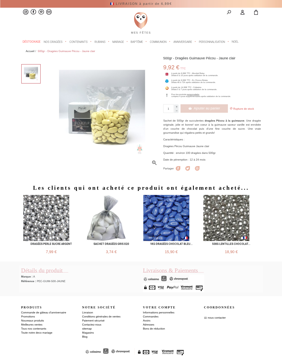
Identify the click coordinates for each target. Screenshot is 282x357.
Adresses (148, 324)
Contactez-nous (91, 324)
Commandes (150, 316)
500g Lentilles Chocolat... (231, 243)
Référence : (28, 281)
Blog (84, 336)
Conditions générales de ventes (101, 316)
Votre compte (159, 307)
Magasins (88, 332)
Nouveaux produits (32, 320)
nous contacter (217, 317)
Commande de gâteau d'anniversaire (43, 312)
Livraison (87, 312)
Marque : (27, 276)
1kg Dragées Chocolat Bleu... (171, 243)
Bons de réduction (154, 328)
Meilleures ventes (31, 324)
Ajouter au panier (204, 108)
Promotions (28, 316)
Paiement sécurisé (93, 320)
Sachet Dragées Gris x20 (111, 243)
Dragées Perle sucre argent (51, 243)
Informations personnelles (158, 312)
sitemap (87, 328)
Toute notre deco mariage (36, 332)
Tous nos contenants (33, 328)
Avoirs (146, 320)
